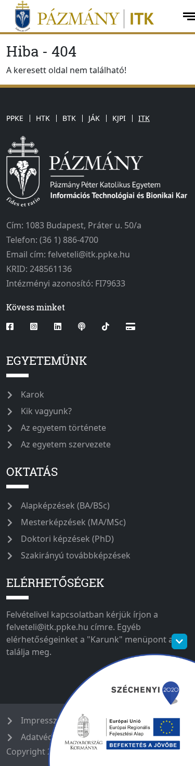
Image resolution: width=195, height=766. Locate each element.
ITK (144, 118)
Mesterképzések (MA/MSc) (73, 522)
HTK (43, 118)
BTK (69, 118)
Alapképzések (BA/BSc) (65, 505)
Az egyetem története (63, 427)
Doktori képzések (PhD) (67, 538)
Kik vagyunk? (46, 411)
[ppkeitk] (90, 16)
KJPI (119, 118)
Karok (32, 394)
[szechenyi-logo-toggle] (179, 641)
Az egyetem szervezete (66, 444)
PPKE (14, 118)
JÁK (94, 118)
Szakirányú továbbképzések (76, 555)
